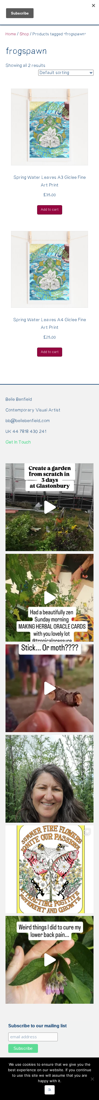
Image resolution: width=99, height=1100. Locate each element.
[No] (92, 1079)
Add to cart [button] (50, 209)
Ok (49, 1090)
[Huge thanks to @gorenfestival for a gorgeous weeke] (50, 688)
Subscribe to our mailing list (37, 1025)
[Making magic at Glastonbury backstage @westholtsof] (50, 507)
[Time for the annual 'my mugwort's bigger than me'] (50, 779)
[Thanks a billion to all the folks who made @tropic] (50, 598)
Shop (24, 34)
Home (11, 34)
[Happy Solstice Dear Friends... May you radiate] (50, 869)
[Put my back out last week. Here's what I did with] (50, 960)
